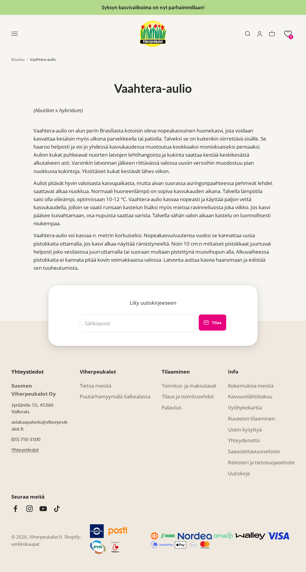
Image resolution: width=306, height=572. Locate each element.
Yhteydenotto (244, 440)
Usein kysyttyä (245, 429)
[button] (288, 34)
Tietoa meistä (95, 385)
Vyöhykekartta (245, 407)
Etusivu (18, 59)
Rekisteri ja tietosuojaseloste (261, 462)
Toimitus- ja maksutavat (189, 385)
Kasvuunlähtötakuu (250, 396)
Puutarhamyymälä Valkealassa (115, 396)
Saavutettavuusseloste (254, 451)
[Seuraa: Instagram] (29, 509)
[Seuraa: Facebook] (15, 509)
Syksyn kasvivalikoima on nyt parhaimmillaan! (153, 7)
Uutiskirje (239, 473)
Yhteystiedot (25, 449)
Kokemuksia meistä (250, 385)
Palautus (171, 407)
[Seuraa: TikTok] (57, 509)
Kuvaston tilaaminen (251, 418)
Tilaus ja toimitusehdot (188, 396)
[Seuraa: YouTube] (43, 509)
